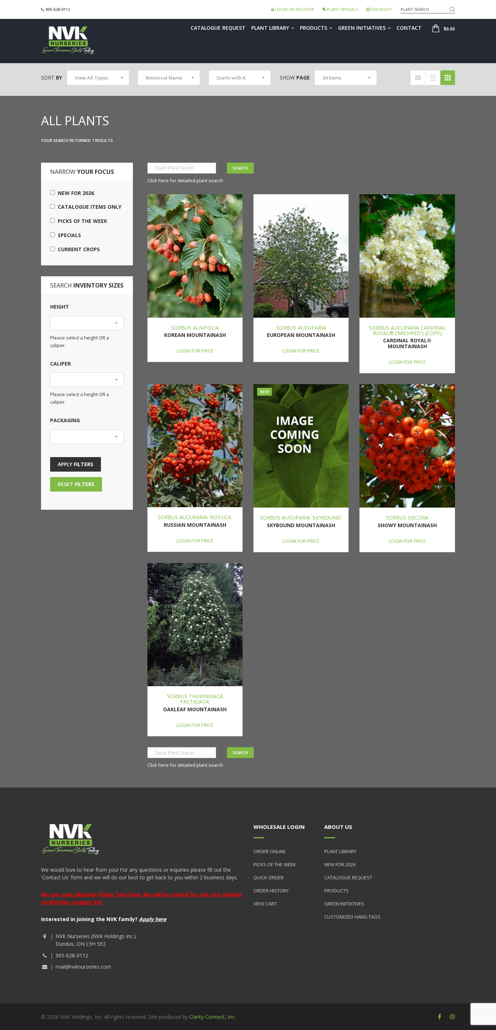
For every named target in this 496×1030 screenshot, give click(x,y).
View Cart (265, 903)
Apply (75, 464)
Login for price (195, 350)
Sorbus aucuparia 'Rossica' (195, 517)
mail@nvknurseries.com (83, 966)
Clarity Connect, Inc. (212, 1016)
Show (295, 77)
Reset (76, 484)
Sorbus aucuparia (301, 327)
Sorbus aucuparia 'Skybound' (301, 517)
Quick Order (268, 877)
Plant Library (270, 27)
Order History (271, 890)
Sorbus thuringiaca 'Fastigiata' (195, 699)
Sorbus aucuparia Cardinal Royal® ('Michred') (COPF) (407, 330)
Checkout (381, 9)
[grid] (447, 77)
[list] (433, 77)
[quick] (418, 77)
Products (313, 27)
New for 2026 (74, 193)
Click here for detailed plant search (185, 180)
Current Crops (77, 249)
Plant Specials (342, 9)
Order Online (269, 851)
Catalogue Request (218, 27)
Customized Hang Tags (352, 916)
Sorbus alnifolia (195, 327)
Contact (409, 27)
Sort (51, 77)
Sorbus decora (407, 517)
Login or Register (294, 9)
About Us (338, 826)
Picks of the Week (81, 220)
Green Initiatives (362, 27)
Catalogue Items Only (88, 206)
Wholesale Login (279, 826)
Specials (68, 235)
